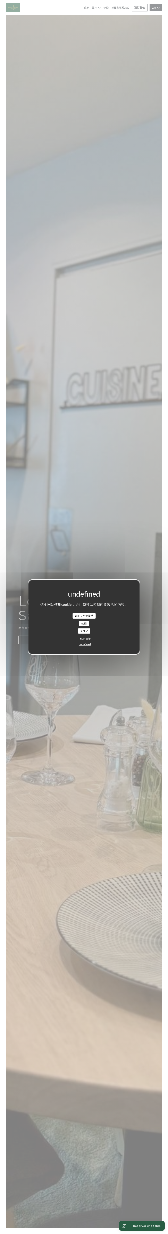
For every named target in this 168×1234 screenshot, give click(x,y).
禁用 (84, 623)
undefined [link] (85, 644)
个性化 (84, 631)
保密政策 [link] (85, 638)
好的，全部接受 (84, 615)
